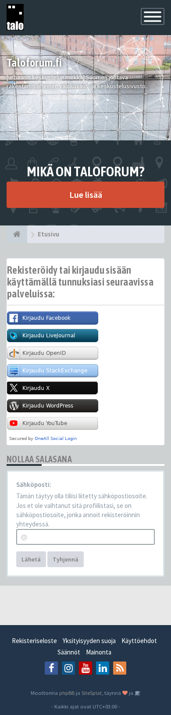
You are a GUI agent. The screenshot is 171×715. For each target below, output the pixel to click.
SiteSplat (92, 692)
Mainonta (98, 652)
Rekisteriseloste (34, 640)
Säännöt (68, 652)
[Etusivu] (17, 234)
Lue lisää (85, 194)
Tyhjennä (65, 559)
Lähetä (31, 559)
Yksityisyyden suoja (89, 640)
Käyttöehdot (139, 640)
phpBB (67, 692)
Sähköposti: (33, 484)
